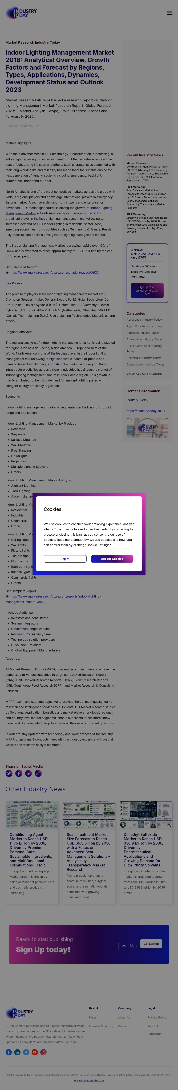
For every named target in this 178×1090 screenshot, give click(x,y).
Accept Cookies (112, 558)
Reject (65, 559)
